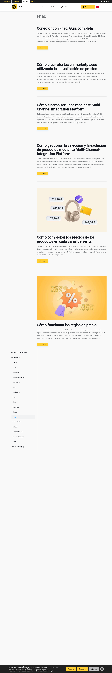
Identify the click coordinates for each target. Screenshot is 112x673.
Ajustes (94, 669)
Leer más (42, 48)
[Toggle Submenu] (8, 352)
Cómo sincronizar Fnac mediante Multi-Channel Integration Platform (69, 107)
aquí (51, 671)
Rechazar (82, 669)
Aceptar (71, 669)
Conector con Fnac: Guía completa (65, 28)
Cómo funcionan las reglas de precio (66, 325)
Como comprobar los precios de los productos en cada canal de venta (65, 239)
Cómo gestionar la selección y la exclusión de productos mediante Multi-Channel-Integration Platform (71, 149)
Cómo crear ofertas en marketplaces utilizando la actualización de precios (67, 66)
